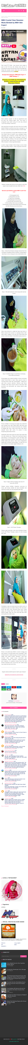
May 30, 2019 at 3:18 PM (10, 748)
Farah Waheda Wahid (10, 750)
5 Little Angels (8, 745)
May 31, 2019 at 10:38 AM (10, 789)
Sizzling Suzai (8, 714)
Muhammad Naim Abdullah (10, 724)
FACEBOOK (13, 674)
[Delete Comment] (16, 722)
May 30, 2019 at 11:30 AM (10, 734)
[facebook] (21, 10)
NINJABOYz (3, 946)
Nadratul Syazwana (9, 761)
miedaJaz (7, 770)
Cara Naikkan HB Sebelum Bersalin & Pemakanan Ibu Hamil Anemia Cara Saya (16, 990)
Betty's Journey (8, 731)
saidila (6, 790)
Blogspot (14, 1039)
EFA (2, 944)
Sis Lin (6, 777)
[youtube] (23, 10)
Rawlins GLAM (8, 736)
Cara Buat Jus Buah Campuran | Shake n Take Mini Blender (17, 995)
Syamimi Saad (8, 798)
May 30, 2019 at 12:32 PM (10, 743)
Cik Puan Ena (16, 701)
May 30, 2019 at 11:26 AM (10, 729)
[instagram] (19, 10)
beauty (6, 16)
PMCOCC (3, 943)
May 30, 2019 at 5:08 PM (10, 759)
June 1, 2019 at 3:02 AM (10, 796)
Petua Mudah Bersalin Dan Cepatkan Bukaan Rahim (16, 964)
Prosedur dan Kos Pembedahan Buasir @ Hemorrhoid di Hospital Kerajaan (16, 983)
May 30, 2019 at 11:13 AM (10, 722)
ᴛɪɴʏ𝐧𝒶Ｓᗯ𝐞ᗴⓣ (17, 943)
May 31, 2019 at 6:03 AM (10, 776)
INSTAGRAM (20, 674)
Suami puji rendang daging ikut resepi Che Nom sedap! (17, 1002)
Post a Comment (5, 806)
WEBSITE (7, 674)
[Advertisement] (14, 824)
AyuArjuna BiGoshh (9, 783)
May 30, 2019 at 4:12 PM (10, 753)
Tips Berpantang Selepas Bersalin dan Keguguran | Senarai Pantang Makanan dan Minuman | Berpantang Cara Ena (16, 977)
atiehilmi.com (7, 754)
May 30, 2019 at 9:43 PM (10, 768)
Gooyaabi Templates (14, 1041)
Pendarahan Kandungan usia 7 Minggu (16, 969)
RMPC (15, 944)
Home (2, 16)
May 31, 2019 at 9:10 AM (10, 781)
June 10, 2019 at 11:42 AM (10, 804)
